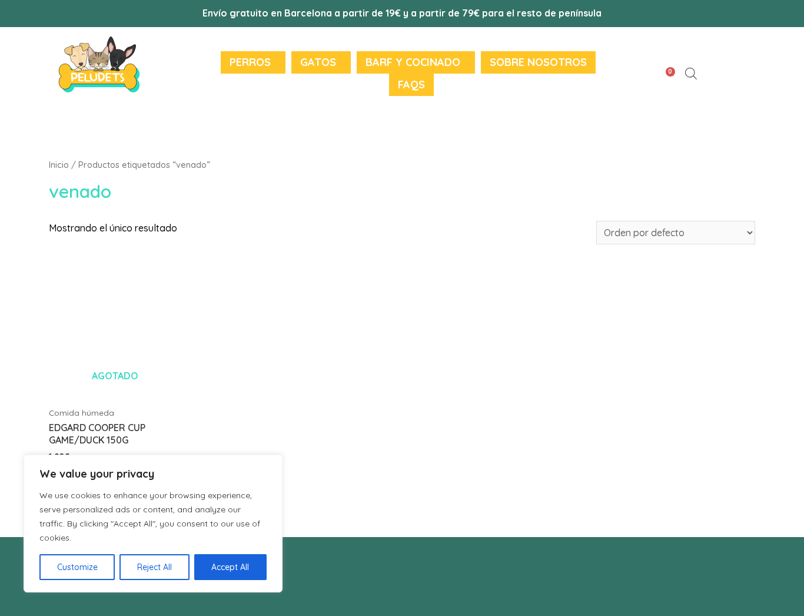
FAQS (411, 84)
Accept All (230, 567)
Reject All (154, 567)
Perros (250, 62)
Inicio (59, 164)
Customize (77, 567)
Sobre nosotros (538, 62)
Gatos (318, 62)
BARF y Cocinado (413, 62)
